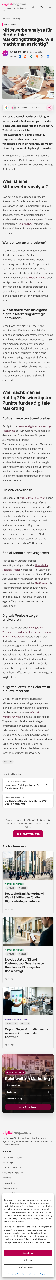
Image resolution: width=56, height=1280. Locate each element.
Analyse (8, 762)
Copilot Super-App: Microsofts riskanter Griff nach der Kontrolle (26, 1033)
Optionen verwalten (28, 1267)
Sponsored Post (13, 1085)
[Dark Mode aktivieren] (41, 7)
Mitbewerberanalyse (35, 277)
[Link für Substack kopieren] (36, 56)
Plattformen (41, 583)
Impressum (44, 1274)
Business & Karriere (10, 1187)
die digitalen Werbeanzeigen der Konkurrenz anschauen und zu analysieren (26, 632)
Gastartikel (11, 1092)
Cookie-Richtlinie (13, 1274)
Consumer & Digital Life (12, 1172)
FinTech (23, 888)
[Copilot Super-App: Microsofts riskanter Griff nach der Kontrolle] (28, 1001)
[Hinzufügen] (6, 107)
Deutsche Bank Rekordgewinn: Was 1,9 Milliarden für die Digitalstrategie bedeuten (26, 897)
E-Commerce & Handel (12, 1167)
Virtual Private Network (33, 498)
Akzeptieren (28, 1253)
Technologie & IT (9, 1162)
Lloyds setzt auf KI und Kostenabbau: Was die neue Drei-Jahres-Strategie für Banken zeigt (24, 965)
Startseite (6, 18)
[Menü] (50, 7)
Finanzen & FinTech (11, 1182)
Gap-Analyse (25, 224)
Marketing (16, 18)
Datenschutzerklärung (30, 1274)
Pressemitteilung (14, 1098)
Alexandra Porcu (19, 51)
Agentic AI (11, 1023)
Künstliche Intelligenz (12, 1157)
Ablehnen (28, 1260)
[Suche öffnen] (33, 7)
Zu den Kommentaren (28, 833)
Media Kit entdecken (28, 1107)
